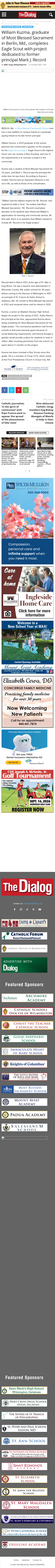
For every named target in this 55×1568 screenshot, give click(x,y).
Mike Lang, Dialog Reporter (15, 64)
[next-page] (29, 471)
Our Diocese (27, 27)
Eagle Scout (13, 376)
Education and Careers (17, 21)
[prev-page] (25, 471)
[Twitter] (12, 390)
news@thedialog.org (33, 903)
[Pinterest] (19, 390)
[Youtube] (40, 910)
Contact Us (37, 1560)
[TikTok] (28, 910)
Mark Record (26, 376)
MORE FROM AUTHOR (37, 433)
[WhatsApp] (26, 390)
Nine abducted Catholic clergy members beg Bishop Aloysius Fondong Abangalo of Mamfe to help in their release (41, 413)
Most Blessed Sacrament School (33, 128)
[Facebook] (5, 390)
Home (4, 21)
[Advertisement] (27, 842)
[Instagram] (21, 910)
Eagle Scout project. (18, 150)
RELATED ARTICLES (16, 433)
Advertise (25, 1560)
